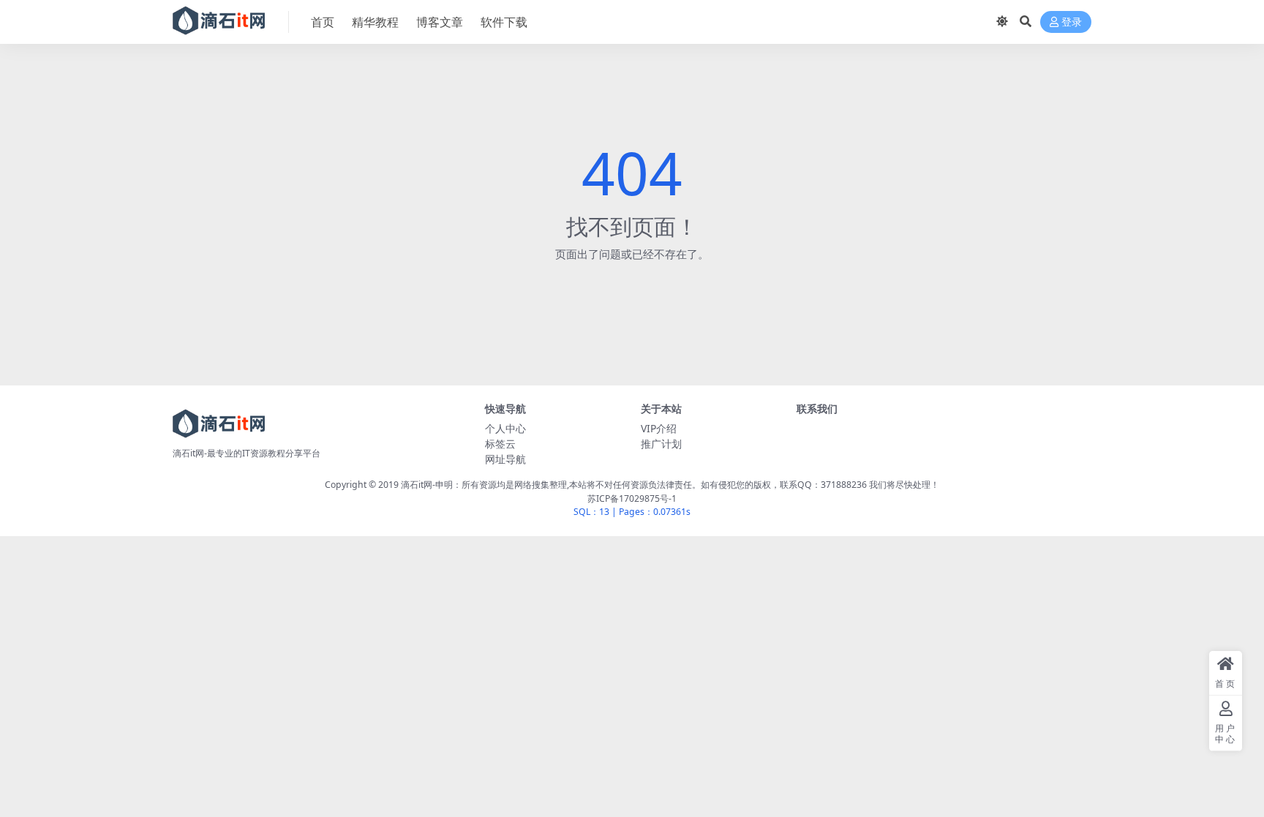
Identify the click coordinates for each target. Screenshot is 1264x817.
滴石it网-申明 (427, 484)
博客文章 (439, 22)
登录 (1071, 22)
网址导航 (505, 459)
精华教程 (375, 22)
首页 (322, 22)
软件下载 (504, 22)
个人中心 (505, 428)
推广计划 (661, 444)
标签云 (500, 444)
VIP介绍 (659, 428)
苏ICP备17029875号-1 (632, 498)
